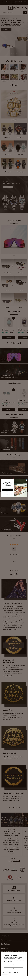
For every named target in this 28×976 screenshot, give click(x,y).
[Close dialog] (26, 480)
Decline (13, 968)
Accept (13, 965)
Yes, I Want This (7, 489)
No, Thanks (7, 491)
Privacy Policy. (9, 961)
